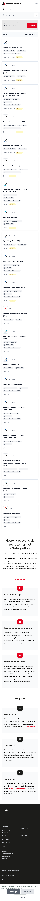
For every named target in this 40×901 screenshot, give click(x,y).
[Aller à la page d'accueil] (11, 3)
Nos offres (24, 835)
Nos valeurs (24, 832)
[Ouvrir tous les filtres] (36, 15)
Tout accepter (13, 892)
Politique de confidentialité (10, 870)
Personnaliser (20, 897)
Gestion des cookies (8, 875)
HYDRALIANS (6, 843)
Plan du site (6, 880)
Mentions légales (7, 866)
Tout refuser (27, 892)
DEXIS (4, 836)
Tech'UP (4, 846)
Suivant (31, 533)
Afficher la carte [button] (32, 34)
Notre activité (25, 828)
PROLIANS (5, 839)
